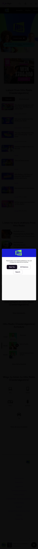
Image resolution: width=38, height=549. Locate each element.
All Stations (24, 267)
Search (17, 272)
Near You (12, 267)
